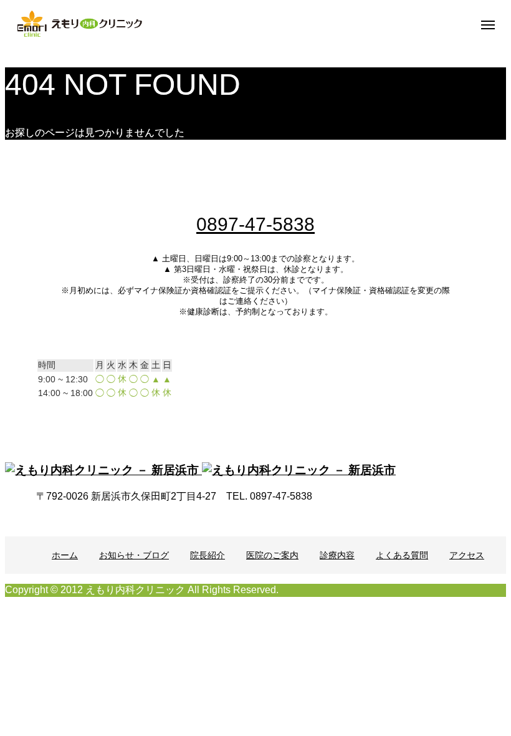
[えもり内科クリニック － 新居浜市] (79, 24)
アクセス (466, 555)
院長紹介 (207, 555)
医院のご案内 (272, 555)
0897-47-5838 (255, 224)
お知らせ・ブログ (134, 555)
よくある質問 (402, 555)
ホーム (65, 555)
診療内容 (337, 555)
